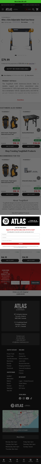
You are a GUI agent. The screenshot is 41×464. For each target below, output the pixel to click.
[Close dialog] (40, 215)
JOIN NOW (20, 243)
